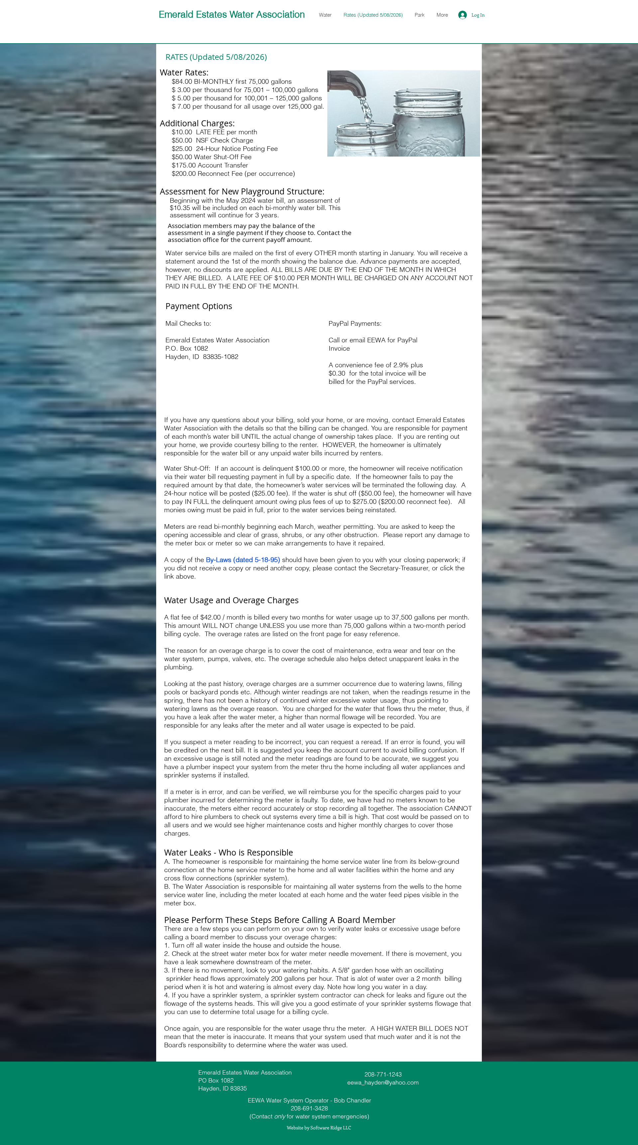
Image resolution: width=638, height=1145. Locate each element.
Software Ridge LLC (330, 1127)
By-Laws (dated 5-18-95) (243, 559)
